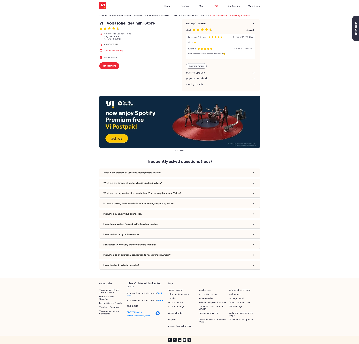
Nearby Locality (194, 84)
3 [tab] (180, 151)
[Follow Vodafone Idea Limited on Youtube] (184, 340)
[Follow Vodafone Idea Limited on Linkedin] (179, 340)
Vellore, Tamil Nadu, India (138, 315)
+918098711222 (112, 44)
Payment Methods (197, 78)
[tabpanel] (179, 122)
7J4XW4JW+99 (134, 312)
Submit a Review (196, 66)
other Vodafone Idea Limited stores (144, 285)
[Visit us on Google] (170, 340)
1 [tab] (176, 151)
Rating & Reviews (196, 23)
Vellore (160, 300)
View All (250, 30)
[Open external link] (355, 40)
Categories (105, 283)
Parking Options (195, 72)
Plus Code (132, 305)
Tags (170, 283)
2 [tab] (178, 151)
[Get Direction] (157, 314)
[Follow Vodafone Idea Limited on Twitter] (174, 340)
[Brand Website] (189, 340)
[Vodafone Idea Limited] (102, 6)
